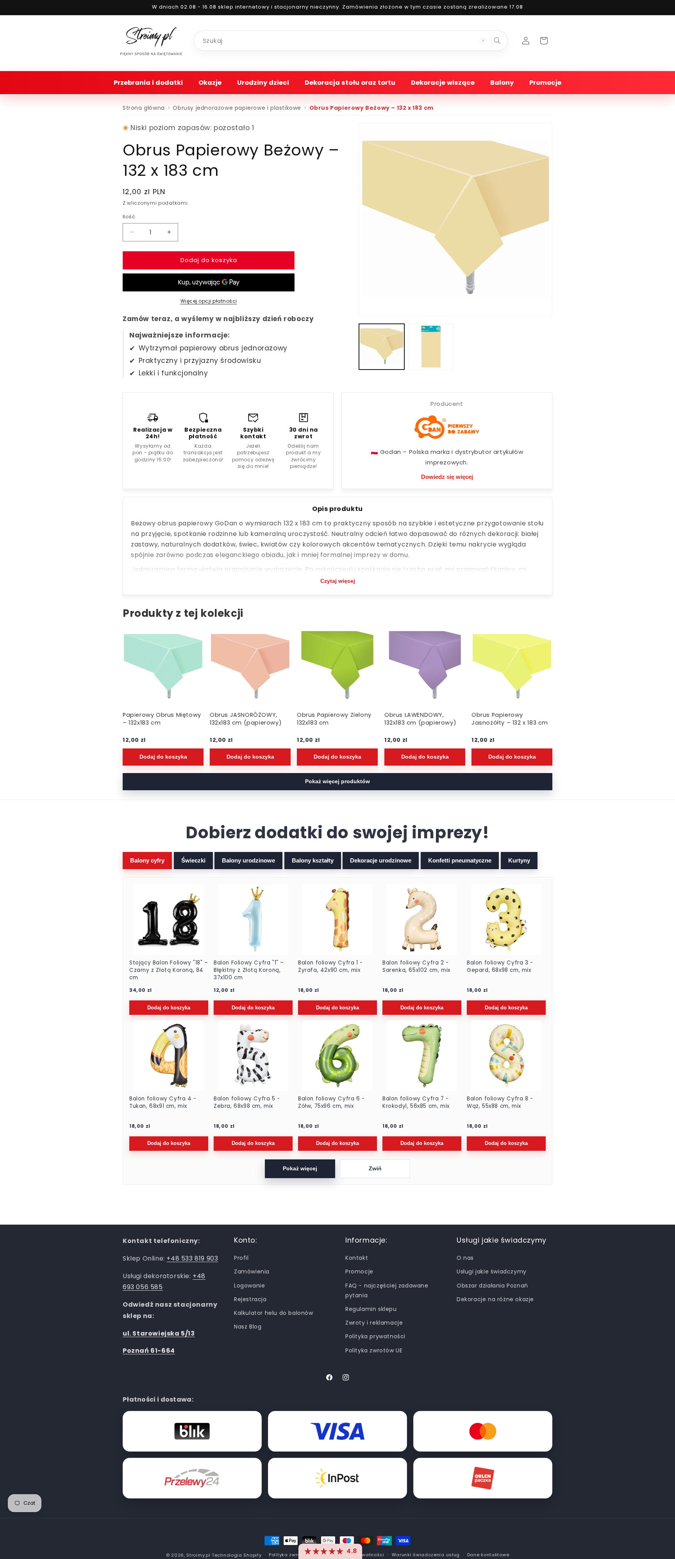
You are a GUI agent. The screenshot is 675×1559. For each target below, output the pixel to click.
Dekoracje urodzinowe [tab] (380, 860)
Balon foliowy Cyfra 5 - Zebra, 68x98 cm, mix (247, 1102)
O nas (465, 1258)
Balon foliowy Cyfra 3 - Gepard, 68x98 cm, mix (500, 966)
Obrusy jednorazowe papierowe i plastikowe (237, 108)
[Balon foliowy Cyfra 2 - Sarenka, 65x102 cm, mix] (421, 919)
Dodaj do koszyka (163, 756)
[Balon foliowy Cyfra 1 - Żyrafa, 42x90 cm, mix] (337, 919)
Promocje (359, 1272)
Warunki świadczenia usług (426, 1555)
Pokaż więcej (300, 1168)
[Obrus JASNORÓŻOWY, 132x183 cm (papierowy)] (250, 667)
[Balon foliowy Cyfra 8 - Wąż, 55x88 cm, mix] (506, 1055)
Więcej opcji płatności (208, 301)
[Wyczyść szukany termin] (483, 40)
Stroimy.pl (198, 1555)
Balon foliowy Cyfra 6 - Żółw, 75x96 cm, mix (331, 1102)
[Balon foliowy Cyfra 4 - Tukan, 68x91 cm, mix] (168, 1055)
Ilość (129, 216)
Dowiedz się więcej (447, 476)
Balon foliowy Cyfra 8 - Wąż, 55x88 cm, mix (500, 1102)
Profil (241, 1258)
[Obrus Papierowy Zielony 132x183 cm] (337, 667)
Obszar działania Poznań (492, 1285)
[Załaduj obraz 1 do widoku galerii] (381, 346)
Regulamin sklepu (371, 1309)
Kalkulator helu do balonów (273, 1313)
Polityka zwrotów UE (373, 1350)
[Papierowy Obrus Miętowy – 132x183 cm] (163, 667)
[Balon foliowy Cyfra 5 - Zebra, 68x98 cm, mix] (253, 1055)
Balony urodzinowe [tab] (248, 860)
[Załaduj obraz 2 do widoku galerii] (431, 346)
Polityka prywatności (375, 1336)
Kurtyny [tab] (519, 860)
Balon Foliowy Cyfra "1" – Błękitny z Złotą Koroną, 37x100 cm (249, 970)
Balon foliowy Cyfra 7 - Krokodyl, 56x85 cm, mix (416, 1102)
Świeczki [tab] (193, 860)
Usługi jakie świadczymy (492, 1272)
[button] (148, 82)
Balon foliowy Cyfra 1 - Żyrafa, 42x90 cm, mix (330, 966)
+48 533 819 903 (192, 1258)
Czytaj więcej (337, 581)
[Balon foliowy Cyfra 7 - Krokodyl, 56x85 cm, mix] (421, 1055)
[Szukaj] (497, 40)
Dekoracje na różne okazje (495, 1299)
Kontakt (356, 1258)
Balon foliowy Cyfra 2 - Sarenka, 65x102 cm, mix (416, 966)
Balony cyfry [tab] (147, 860)
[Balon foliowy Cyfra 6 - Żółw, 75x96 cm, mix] (337, 1055)
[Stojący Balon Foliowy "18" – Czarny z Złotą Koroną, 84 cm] (168, 919)
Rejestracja (250, 1299)
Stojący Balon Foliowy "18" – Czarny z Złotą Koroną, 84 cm (168, 970)
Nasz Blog (247, 1326)
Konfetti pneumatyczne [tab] (459, 860)
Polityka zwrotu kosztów (298, 1555)
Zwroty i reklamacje (374, 1323)
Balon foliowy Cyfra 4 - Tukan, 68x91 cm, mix (162, 1102)
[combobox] (351, 40)
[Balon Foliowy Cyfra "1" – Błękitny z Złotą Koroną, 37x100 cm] (253, 919)
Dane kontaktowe (488, 1555)
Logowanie (249, 1285)
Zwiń (375, 1168)
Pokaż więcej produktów (337, 781)
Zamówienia (252, 1272)
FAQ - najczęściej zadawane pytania (387, 1290)
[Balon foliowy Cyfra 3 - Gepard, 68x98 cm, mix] (506, 919)
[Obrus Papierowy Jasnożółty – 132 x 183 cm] (511, 667)
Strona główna (144, 108)
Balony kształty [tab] (313, 860)
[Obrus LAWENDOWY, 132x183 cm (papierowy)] (424, 667)
